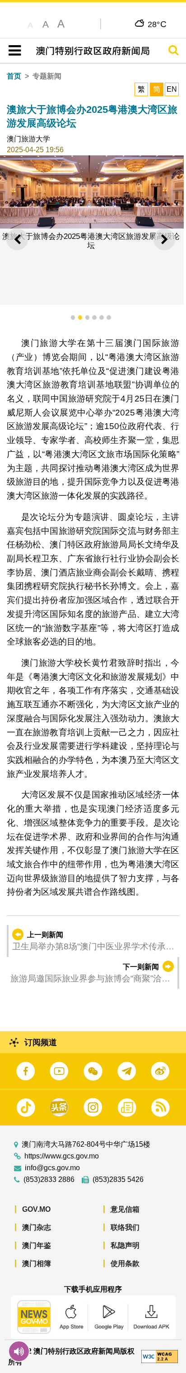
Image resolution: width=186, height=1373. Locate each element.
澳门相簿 (36, 1263)
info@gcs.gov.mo (52, 1168)
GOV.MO (36, 1209)
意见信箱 (125, 1209)
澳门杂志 (36, 1227)
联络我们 (125, 1227)
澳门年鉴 (36, 1245)
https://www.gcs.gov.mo (61, 1156)
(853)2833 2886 (48, 1179)
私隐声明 (125, 1245)
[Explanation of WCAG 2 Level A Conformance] (159, 1356)
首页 (14, 76)
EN (172, 89)
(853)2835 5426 (118, 1179)
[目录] (13, 50)
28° (157, 24)
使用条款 (125, 1263)
